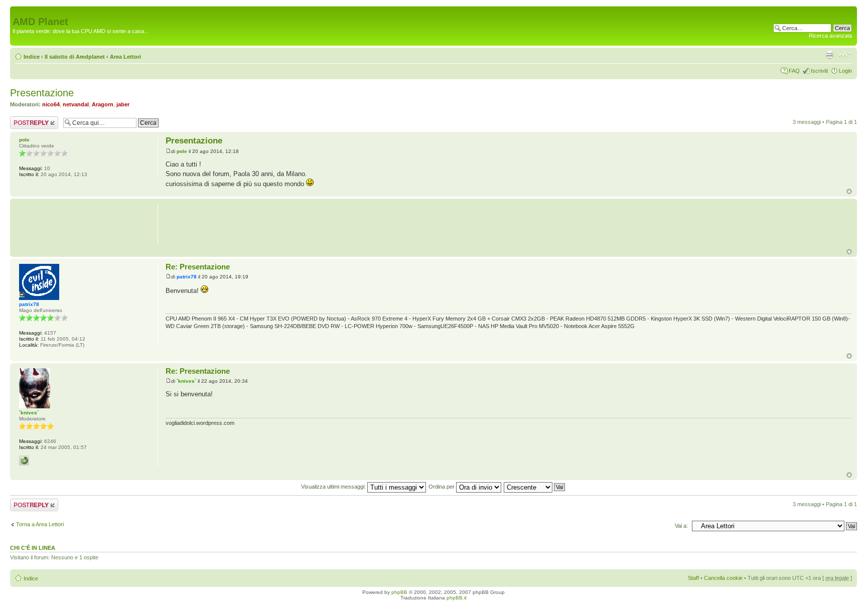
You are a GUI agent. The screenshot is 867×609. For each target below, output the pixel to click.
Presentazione (42, 92)
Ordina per (442, 487)
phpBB (399, 592)
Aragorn (102, 104)
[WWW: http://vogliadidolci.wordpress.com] (24, 460)
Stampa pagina (829, 54)
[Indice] (18, 11)
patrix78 (187, 276)
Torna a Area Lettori (40, 524)
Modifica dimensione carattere (844, 54)
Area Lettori (125, 57)
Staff (693, 578)
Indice (32, 57)
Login (845, 71)
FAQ (794, 71)
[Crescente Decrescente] (535, 487)
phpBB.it (457, 597)
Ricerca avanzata (830, 36)
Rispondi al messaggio (23, 122)
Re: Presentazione (198, 266)
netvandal (76, 104)
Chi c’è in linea (32, 548)
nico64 (51, 104)
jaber (122, 104)
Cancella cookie (723, 578)
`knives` (186, 381)
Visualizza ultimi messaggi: (334, 487)
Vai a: (681, 526)
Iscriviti (819, 71)
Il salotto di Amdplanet (75, 57)
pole (182, 151)
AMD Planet (40, 21)
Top (849, 191)
